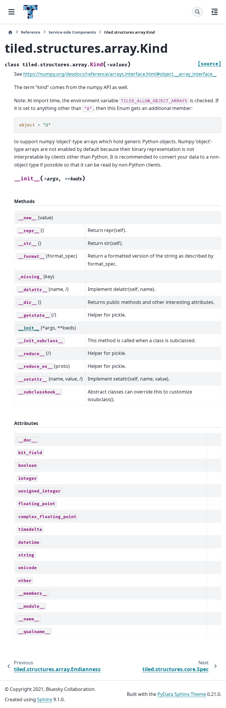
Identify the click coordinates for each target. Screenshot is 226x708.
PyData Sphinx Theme (181, 694)
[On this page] (214, 12)
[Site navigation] (11, 12)
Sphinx (44, 699)
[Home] (10, 32)
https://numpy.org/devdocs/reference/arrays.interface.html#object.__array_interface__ (120, 74)
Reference (30, 32)
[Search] (197, 12)
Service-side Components (72, 32)
